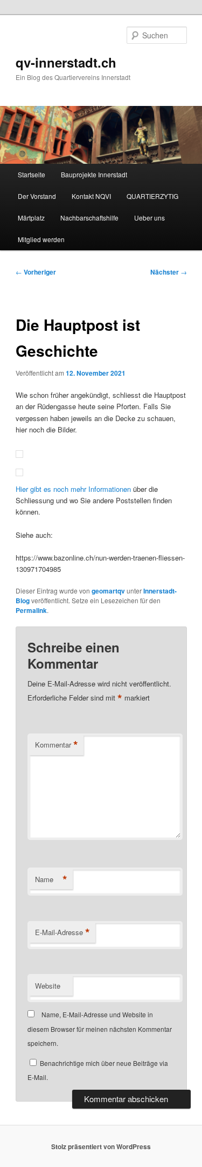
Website (47, 986)
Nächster (168, 272)
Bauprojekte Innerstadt (94, 174)
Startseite (31, 174)
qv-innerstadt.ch (66, 62)
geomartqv (108, 591)
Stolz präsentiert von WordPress (101, 1146)
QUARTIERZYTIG (152, 196)
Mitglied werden (41, 239)
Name (51, 879)
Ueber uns (149, 217)
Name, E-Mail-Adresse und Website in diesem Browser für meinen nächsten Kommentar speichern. (99, 1029)
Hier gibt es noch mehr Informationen (73, 489)
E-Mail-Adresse (62, 932)
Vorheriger (36, 272)
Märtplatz (31, 217)
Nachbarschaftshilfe (89, 217)
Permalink (31, 610)
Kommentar (56, 744)
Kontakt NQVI (91, 196)
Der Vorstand (37, 196)
